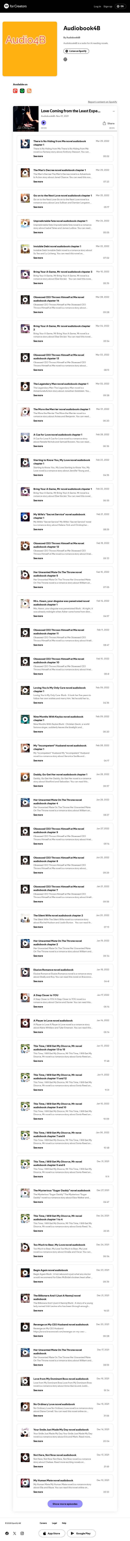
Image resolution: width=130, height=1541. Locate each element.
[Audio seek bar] (78, 131)
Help (64, 1523)
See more (38, 156)
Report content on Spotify (102, 102)
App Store (54, 1533)
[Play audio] (114, 111)
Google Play (83, 1533)
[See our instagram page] (22, 1533)
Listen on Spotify (77, 51)
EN (122, 6)
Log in (97, 6)
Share (110, 123)
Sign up (108, 6)
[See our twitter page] (14, 1533)
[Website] (65, 59)
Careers (43, 1523)
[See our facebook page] (7, 1533)
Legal (54, 1523)
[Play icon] (43, 122)
